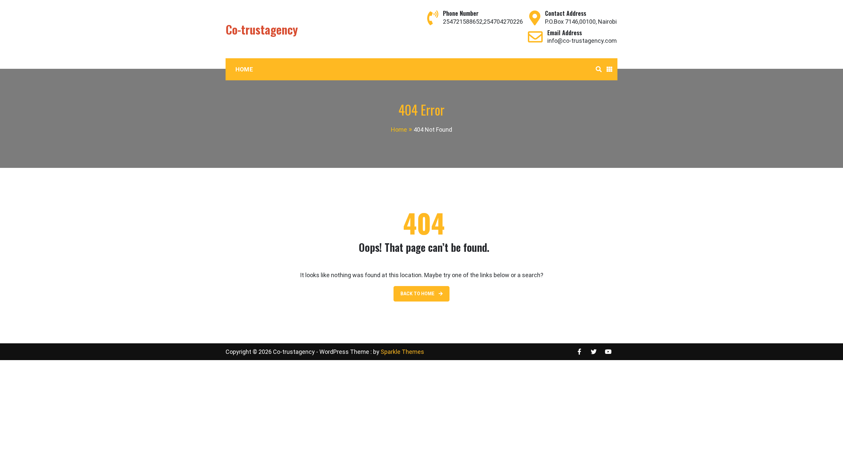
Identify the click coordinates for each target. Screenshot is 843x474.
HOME (244, 69)
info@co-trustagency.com (582, 40)
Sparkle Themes (402, 351)
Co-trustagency (262, 29)
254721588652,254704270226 (483, 21)
